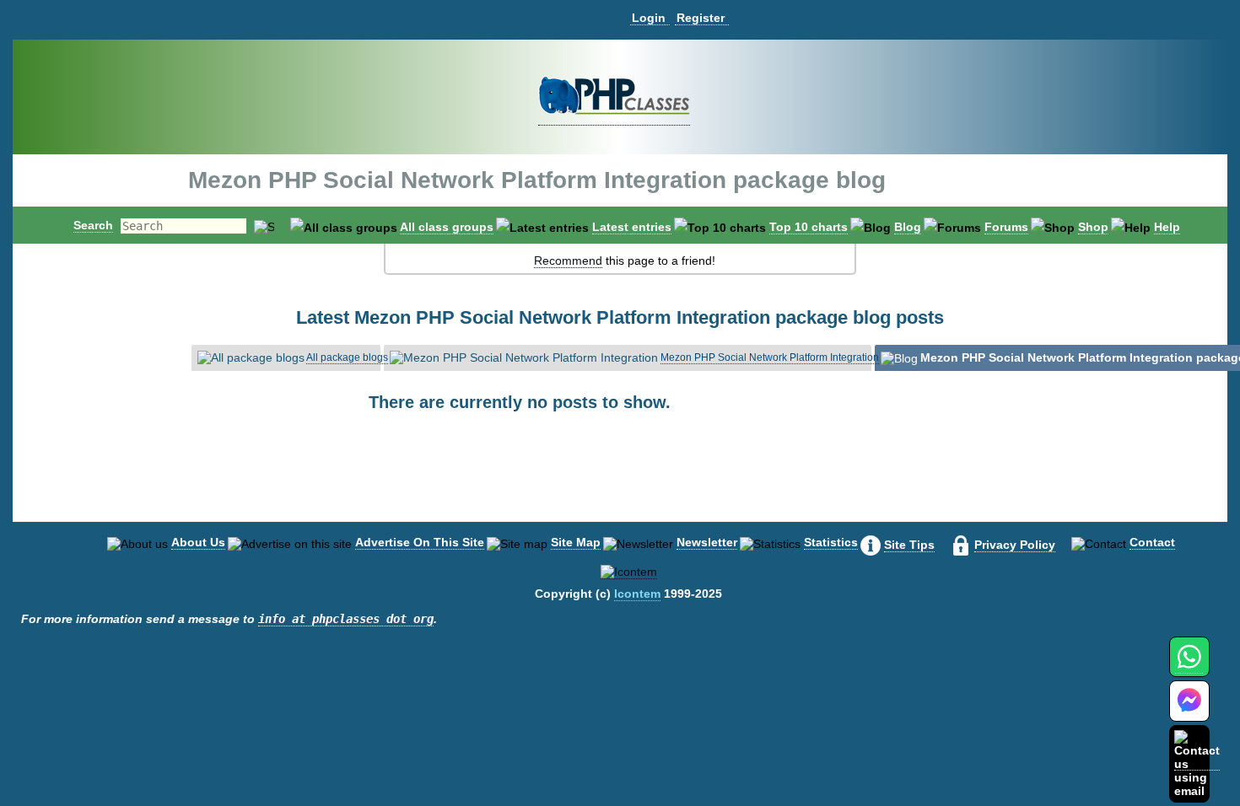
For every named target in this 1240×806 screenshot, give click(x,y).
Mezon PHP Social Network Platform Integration (769, 357)
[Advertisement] (620, 481)
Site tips (909, 544)
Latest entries (631, 227)
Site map (576, 542)
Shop (1093, 227)
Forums (1006, 227)
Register (701, 17)
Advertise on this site (419, 542)
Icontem (637, 593)
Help (1167, 227)
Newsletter (707, 542)
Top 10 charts (808, 227)
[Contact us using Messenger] (1189, 711)
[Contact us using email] (1197, 763)
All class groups (446, 227)
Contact (1152, 542)
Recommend (568, 260)
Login (649, 17)
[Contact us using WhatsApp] (1189, 666)
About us (198, 542)
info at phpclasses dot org (346, 619)
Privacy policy (1014, 544)
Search (93, 225)
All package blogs (347, 357)
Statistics (831, 542)
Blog (907, 227)
